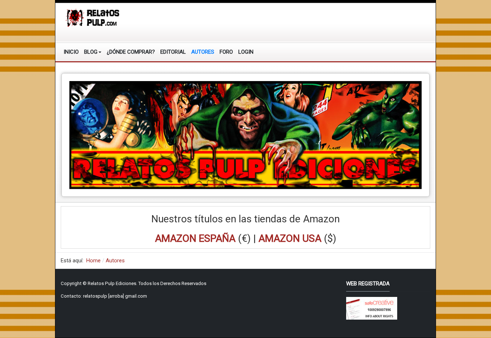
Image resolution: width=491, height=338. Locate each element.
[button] (92, 52)
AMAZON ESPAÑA (195, 238)
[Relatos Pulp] (93, 17)
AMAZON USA (289, 238)
